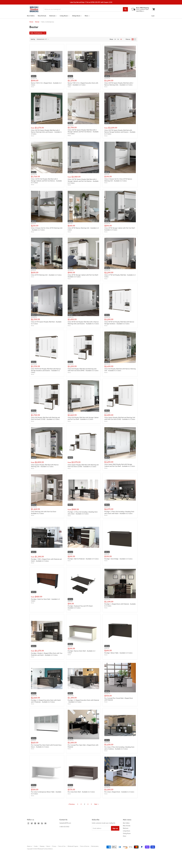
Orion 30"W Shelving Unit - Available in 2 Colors (46, 275)
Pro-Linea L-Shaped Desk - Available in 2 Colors (119, 792)
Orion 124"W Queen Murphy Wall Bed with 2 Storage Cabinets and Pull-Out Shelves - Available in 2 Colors (83, 181)
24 (115, 39)
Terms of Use (62, 846)
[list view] (135, 39)
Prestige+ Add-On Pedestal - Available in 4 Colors (83, 559)
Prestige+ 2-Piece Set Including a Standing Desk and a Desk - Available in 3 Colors (83, 513)
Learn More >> (140, 11)
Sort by (33, 39)
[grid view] (133, 39)
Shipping (42, 846)
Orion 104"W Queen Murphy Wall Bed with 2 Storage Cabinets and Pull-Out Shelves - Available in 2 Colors (83, 131)
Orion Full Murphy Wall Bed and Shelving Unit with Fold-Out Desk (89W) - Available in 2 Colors (83, 369)
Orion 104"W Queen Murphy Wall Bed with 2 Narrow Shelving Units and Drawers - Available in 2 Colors (46, 132)
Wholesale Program (73, 846)
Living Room (64, 16)
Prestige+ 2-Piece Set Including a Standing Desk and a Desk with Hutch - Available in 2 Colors (119, 512)
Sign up (115, 828)
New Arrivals (42, 16)
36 (118, 39)
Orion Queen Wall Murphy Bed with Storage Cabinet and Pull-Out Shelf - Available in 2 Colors (119, 465)
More (87, 16)
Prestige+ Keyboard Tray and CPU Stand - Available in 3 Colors (80, 607)
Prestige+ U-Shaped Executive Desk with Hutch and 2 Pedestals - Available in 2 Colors (46, 701)
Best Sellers (31, 16)
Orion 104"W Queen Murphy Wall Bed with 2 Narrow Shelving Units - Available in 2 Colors (118, 84)
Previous (72, 804)
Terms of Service (84, 846)
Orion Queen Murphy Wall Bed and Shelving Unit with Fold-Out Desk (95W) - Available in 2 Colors (119, 418)
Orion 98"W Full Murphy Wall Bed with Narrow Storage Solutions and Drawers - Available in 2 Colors (46, 370)
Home (31, 22)
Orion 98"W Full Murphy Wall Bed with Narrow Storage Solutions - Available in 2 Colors (119, 322)
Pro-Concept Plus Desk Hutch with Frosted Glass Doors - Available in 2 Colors (46, 746)
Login (153, 16)
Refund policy (95, 846)
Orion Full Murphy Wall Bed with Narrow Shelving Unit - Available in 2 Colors (120, 369)
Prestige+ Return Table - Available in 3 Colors (118, 653)
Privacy (54, 846)
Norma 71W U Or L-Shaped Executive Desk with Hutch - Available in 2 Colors (83, 84)
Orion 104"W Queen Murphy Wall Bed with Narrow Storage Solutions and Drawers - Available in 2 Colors (119, 132)
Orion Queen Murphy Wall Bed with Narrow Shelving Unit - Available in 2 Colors (45, 465)
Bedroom (52, 16)
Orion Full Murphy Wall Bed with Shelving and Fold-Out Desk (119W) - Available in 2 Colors (45, 418)
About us (29, 846)
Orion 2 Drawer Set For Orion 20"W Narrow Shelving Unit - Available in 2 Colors (118, 180)
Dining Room (76, 16)
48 (121, 39)
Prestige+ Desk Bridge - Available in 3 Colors (118, 559)
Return (48, 846)
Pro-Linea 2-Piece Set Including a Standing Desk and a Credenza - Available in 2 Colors (119, 748)
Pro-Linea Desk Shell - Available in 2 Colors (81, 792)
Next (96, 804)
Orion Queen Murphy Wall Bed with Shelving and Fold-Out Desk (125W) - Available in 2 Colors (83, 465)
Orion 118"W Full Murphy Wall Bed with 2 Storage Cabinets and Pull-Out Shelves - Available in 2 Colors (46, 180)
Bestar (37, 22)
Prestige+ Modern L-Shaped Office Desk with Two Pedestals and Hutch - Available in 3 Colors (46, 654)
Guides (36, 846)
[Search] (125, 9)
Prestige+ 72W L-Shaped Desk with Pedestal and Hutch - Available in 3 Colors (46, 560)
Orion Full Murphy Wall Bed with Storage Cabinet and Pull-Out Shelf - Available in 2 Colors (83, 418)
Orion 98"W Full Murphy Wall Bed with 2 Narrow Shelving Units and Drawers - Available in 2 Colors (83, 322)
